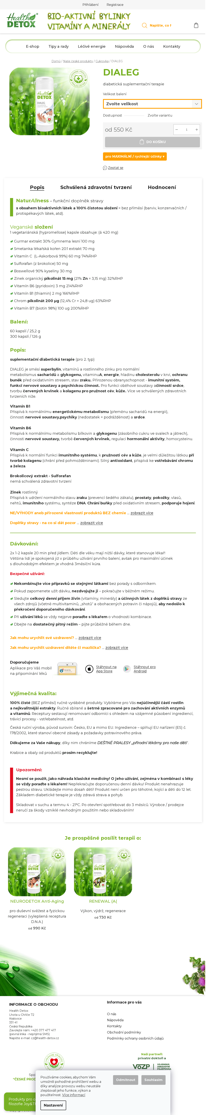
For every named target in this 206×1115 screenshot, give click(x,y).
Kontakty (114, 1026)
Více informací (73, 1095)
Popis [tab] (37, 187)
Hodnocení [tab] (162, 187)
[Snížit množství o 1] (177, 130)
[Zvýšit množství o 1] (197, 130)
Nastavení (53, 1105)
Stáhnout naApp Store (106, 669)
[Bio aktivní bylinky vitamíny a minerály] (89, 21)
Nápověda (115, 1020)
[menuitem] (32, 46)
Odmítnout (125, 1080)
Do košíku (156, 142)
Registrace (115, 5)
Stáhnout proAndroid (145, 669)
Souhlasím (153, 1080)
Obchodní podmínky (124, 1032)
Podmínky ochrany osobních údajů (135, 1038)
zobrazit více (142, 513)
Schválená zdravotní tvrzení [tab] (96, 187)
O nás (111, 1014)
